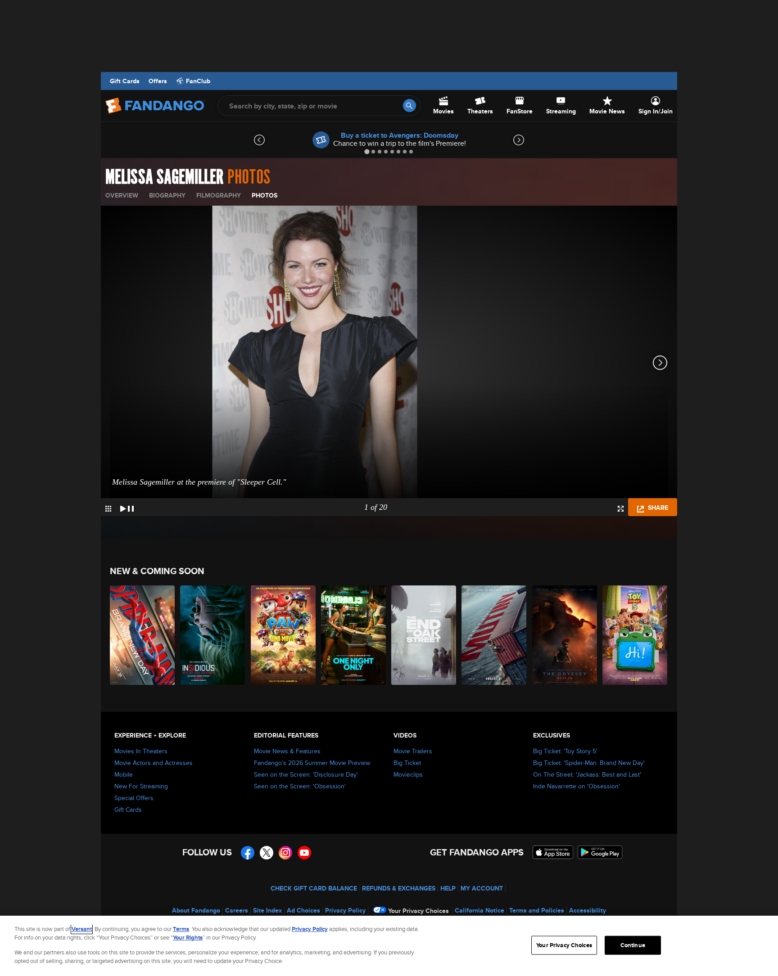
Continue (632, 945)
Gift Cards (125, 81)
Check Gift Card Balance (314, 888)
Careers (236, 910)
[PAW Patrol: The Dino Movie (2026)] (284, 635)
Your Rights (188, 937)
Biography (167, 195)
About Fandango (196, 910)
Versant (82, 929)
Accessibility (587, 910)
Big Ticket (407, 762)
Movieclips (408, 774)
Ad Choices (303, 910)
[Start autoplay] (127, 507)
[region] (389, 946)
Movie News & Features (287, 751)
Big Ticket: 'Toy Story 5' (565, 751)
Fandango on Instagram (285, 852)
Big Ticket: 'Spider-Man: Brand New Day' (589, 762)
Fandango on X (266, 852)
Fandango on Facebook (247, 852)
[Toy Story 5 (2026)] (635, 635)
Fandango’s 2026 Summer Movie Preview (312, 762)
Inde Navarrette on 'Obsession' (576, 786)
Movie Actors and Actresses (153, 762)
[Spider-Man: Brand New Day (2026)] (143, 635)
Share (657, 507)
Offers (158, 81)
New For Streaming (141, 786)
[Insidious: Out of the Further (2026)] (213, 635)
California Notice (479, 910)
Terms (181, 929)
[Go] (409, 105)
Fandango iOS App (553, 852)
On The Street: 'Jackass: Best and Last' (587, 774)
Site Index (267, 910)
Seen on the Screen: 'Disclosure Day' (306, 774)
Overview (121, 195)
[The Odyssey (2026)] (565, 635)
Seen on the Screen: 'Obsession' (300, 786)
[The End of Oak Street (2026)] (424, 635)
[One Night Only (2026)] (354, 635)
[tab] (366, 151)
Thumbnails (108, 509)
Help (448, 888)
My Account (482, 888)
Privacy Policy (345, 910)
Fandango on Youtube (304, 852)
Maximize (621, 509)
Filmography (218, 195)
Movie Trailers (413, 751)
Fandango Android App (600, 852)
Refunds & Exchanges (398, 888)
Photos (264, 195)
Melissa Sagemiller (164, 177)
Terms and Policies (536, 910)
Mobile (123, 774)
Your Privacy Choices (418, 911)
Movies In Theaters (140, 751)
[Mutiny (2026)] (494, 635)
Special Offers (134, 797)
